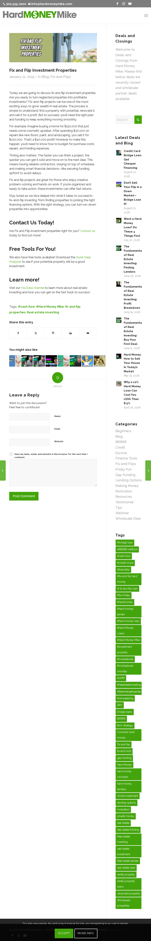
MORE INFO (86, 933)
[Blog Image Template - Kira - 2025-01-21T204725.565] (53, 47)
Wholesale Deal (128, 518)
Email (57, 428)
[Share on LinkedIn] (70, 333)
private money (125, 816)
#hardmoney (125, 602)
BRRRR (121, 442)
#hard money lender (125, 611)
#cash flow (26, 306)
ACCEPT (64, 933)
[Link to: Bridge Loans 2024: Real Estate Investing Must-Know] (39, 361)
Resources (123, 497)
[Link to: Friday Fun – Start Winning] (87, 361)
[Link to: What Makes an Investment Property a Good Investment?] (63, 361)
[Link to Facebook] (117, 3)
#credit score (125, 562)
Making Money (127, 486)
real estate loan (126, 867)
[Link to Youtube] (130, 3)
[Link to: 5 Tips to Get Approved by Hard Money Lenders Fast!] (51, 361)
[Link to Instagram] (123, 3)
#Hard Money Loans (125, 630)
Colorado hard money (126, 735)
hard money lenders (124, 786)
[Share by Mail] (88, 333)
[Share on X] (35, 333)
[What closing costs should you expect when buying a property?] (148, 470)
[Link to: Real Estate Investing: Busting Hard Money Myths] (27, 361)
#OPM (121, 678)
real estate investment (123, 851)
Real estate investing (43, 312)
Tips (118, 508)
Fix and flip (123, 744)
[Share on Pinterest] (53, 333)
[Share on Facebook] (18, 333)
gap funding (124, 757)
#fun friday (123, 595)
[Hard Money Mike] (40, 15)
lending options (126, 802)
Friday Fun (123, 469)
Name (58, 416)
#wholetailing (125, 698)
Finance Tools (126, 458)
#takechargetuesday (129, 691)
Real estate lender (127, 860)
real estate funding (128, 829)
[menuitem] (15, 4)
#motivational (125, 659)
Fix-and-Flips (60, 77)
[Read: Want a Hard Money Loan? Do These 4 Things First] (118, 220)
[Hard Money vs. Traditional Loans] (3, 470)
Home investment (127, 795)
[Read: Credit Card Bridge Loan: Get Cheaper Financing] (118, 152)
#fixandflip (123, 569)
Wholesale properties (123, 903)
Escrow (121, 453)
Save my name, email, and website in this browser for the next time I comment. (50, 456)
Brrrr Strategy (125, 725)
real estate (123, 822)
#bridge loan (125, 542)
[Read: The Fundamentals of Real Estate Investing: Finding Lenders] (118, 248)
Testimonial (124, 502)
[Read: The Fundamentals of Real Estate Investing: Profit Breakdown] (118, 284)
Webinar (122, 513)
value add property (128, 893)
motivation (123, 809)
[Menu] (146, 15)
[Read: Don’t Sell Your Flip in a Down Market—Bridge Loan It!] (118, 184)
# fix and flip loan (127, 588)
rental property (126, 874)
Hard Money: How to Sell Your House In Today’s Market (132, 363)
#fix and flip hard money (127, 579)
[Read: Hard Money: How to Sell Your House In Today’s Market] (118, 356)
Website (58, 441)
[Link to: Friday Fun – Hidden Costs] (100, 361)
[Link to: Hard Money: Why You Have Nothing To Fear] (75, 361)
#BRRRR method (127, 549)
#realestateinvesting (129, 684)
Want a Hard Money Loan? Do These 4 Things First (133, 227)
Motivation (123, 491)
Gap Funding (125, 475)
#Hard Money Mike (50, 306)
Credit (120, 447)
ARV (119, 705)
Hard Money (124, 764)
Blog (45, 77)
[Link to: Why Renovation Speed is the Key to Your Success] (15, 361)
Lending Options (128, 480)
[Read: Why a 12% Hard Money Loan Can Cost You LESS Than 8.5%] (118, 383)
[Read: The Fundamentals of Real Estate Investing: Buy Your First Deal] (118, 320)
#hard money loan (128, 621)
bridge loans (124, 711)
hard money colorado (124, 774)
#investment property (124, 649)
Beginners (123, 431)
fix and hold (124, 751)
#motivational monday (125, 668)
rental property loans (126, 884)
